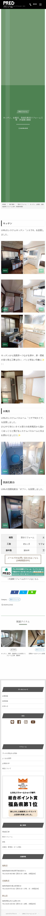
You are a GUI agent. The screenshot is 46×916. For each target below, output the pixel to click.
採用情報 (5, 701)
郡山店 (5, 896)
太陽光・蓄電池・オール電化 (11, 847)
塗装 (3, 842)
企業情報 (5, 696)
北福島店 (5, 881)
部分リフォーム (14, 599)
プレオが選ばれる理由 (9, 753)
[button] (23, 559)
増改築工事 (5, 832)
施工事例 (13, 649)
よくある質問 (6, 758)
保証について (6, 768)
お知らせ (5, 706)
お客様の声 (6, 763)
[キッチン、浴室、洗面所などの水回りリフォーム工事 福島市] (13, 638)
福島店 (5, 866)
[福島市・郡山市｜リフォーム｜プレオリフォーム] (8, 3)
